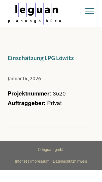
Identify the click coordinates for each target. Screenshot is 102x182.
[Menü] (86, 11)
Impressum (40, 161)
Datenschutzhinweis (70, 161)
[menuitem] (86, 11)
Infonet (21, 161)
